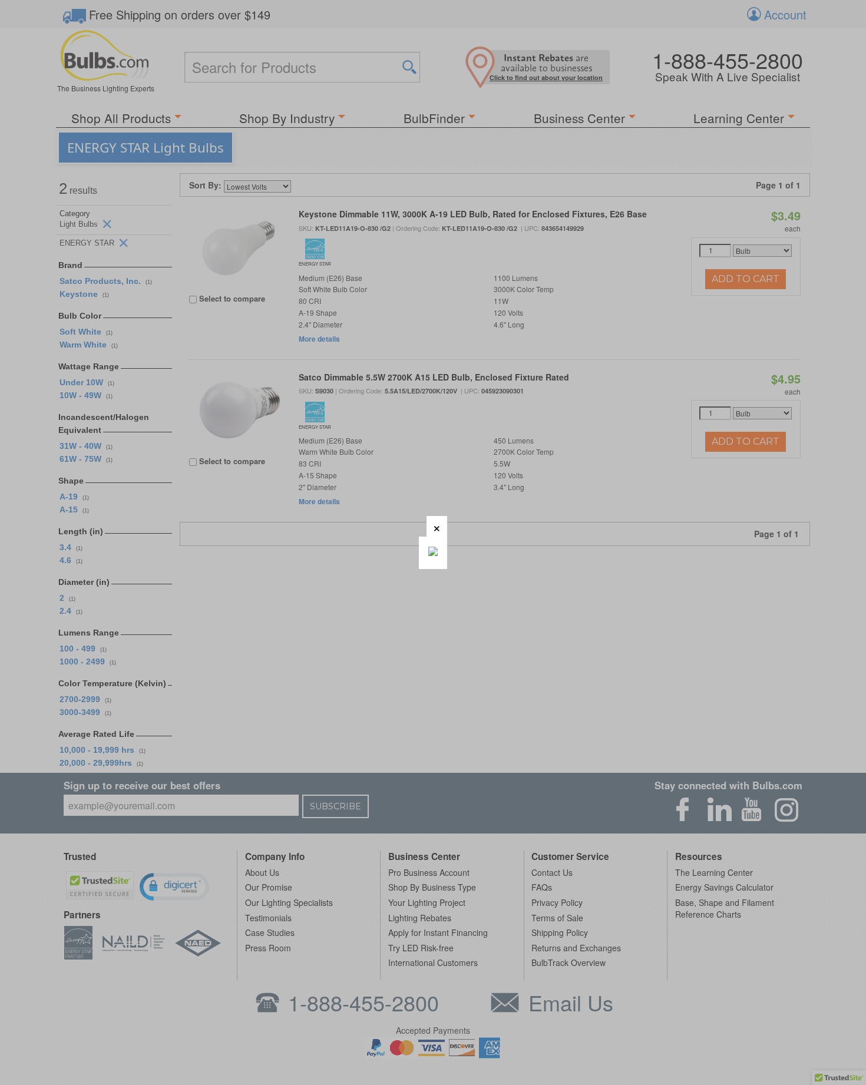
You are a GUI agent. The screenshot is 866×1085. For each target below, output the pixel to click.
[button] (437, 526)
